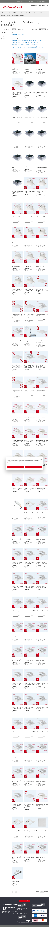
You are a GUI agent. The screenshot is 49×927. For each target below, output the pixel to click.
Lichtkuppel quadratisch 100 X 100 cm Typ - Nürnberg (29, 441)
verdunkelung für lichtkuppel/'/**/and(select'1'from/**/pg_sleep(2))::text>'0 (27, 40)
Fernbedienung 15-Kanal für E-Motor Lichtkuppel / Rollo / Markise (29, 832)
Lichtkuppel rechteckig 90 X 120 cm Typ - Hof (17, 587)
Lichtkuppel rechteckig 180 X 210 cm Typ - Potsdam (29, 756)
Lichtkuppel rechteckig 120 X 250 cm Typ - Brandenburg (29, 684)
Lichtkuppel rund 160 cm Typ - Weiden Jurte (29, 266)
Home (2, 18)
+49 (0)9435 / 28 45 (22, 911)
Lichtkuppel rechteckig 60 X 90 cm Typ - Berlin (41, 513)
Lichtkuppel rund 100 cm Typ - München (41, 217)
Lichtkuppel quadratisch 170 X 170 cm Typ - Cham (17, 489)
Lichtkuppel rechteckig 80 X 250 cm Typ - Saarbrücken (41, 563)
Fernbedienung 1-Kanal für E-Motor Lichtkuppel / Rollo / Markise (17, 832)
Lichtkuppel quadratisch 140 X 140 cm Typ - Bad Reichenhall (42, 805)
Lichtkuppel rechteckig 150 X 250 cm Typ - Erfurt (42, 732)
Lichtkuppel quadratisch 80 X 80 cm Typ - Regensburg (29, 416)
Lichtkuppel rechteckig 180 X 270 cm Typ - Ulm (17, 781)
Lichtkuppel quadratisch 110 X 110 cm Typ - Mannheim (42, 441)
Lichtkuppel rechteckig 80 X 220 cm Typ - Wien (29, 563)
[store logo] (12, 7)
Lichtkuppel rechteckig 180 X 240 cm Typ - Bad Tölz (42, 856)
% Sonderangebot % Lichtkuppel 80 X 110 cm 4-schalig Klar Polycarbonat (17, 315)
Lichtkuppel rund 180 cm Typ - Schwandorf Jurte (17, 290)
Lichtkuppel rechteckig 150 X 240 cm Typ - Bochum (29, 732)
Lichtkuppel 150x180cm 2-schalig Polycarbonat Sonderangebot (41, 68)
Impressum (4, 911)
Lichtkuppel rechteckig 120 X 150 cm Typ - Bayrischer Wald (17, 857)
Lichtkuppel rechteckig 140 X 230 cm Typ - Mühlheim (29, 708)
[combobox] (38, 5)
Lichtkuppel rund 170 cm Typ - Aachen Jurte (41, 266)
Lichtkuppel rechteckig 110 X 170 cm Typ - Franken (42, 635)
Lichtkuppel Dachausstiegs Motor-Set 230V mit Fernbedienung (29, 68)
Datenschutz (5, 913)
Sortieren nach (35, 29)
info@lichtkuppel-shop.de (22, 913)
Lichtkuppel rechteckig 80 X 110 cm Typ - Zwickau (41, 539)
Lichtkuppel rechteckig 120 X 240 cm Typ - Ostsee (17, 684)
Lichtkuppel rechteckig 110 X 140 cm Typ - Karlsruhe (29, 635)
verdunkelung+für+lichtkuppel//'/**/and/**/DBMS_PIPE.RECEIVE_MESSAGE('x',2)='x (28, 47)
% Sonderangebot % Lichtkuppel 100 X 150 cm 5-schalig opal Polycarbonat (17, 366)
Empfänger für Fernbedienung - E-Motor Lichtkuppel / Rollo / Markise (17, 514)
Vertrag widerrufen (24, 900)
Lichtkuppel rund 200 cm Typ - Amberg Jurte (29, 290)
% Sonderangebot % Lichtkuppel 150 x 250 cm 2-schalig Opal (42, 290)
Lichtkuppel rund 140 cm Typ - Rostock (41, 241)
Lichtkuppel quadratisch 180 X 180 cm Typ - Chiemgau (29, 489)
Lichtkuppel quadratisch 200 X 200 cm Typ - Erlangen (42, 489)
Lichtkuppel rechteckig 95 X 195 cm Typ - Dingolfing (41, 587)
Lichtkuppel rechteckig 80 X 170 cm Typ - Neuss (17, 563)
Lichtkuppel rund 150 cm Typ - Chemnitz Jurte (17, 266)
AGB (9, 911)
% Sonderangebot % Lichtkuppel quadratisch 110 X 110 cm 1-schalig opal (17, 392)
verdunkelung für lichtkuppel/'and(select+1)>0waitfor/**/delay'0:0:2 (25, 46)
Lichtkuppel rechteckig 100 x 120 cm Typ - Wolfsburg (42, 315)
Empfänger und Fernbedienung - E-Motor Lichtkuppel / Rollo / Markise (30, 514)
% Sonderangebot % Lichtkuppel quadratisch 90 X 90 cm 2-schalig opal (41, 341)
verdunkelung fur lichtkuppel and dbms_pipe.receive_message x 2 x (25, 44)
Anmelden (29, 1)
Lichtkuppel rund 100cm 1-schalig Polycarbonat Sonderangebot (17, 68)
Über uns (10, 913)
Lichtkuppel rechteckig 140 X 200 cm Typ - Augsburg (17, 805)
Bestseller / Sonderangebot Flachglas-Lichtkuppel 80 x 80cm (41, 167)
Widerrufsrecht (14, 911)
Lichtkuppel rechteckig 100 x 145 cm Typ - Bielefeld (17, 340)
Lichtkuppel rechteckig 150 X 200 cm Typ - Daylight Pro (29, 856)
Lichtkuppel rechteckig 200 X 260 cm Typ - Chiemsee (42, 781)
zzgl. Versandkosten (16, 73)
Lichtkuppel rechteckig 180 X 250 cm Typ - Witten (42, 756)
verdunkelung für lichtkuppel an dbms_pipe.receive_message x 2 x (25, 42)
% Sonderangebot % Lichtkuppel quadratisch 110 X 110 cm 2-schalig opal (41, 366)
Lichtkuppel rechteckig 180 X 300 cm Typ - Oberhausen (29, 781)
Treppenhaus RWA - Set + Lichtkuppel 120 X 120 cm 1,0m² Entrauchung (17, 93)
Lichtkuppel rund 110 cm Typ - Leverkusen (17, 241)
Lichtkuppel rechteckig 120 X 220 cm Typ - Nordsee (42, 660)
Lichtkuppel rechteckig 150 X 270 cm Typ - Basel (17, 756)
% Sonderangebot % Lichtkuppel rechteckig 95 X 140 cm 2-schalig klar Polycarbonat (29, 806)
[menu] (24, 14)
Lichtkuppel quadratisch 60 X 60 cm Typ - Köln (29, 391)
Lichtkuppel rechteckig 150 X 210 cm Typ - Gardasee (17, 732)
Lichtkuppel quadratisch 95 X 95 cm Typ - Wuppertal (17, 441)
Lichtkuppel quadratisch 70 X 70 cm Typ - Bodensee (17, 416)
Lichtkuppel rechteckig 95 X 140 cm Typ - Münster (29, 587)
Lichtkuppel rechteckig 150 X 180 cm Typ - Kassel (42, 708)
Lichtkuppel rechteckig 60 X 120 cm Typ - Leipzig (29, 539)
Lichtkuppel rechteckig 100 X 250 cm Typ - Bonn (42, 611)
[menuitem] (6, 12)
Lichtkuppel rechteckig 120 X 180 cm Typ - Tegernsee (29, 660)
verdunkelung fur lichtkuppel (18, 34)
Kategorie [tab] (4, 32)
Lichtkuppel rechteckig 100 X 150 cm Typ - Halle (17, 611)
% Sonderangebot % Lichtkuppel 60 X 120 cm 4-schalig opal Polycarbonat (29, 315)
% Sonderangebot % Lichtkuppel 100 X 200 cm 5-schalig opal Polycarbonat (29, 366)
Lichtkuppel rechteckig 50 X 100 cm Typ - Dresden (41, 391)
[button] (45, 1)
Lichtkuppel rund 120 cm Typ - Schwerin (29, 241)
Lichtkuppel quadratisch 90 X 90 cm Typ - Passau (41, 416)
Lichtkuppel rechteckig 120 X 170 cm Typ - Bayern (17, 660)
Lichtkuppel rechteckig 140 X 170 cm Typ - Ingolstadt (17, 708)
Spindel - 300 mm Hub (16, 881)
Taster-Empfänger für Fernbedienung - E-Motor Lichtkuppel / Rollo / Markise (41, 832)
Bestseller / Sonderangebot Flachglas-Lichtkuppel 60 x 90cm (17, 192)
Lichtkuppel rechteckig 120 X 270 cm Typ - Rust (42, 684)
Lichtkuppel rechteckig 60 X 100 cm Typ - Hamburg (17, 539)
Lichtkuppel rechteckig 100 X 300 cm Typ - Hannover (17, 635)
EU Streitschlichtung (6, 912)
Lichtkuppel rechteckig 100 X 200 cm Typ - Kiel (29, 611)
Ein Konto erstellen (37, 1)
